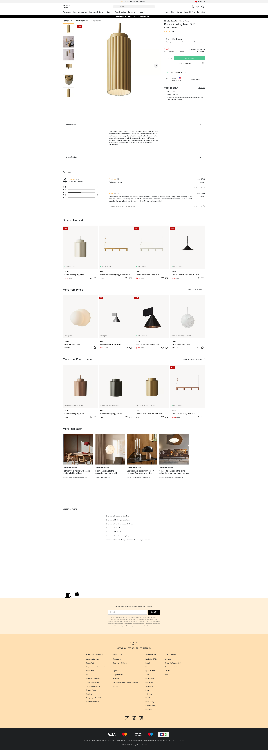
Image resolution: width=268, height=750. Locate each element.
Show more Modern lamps (115, 532)
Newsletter (90, 671)
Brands (179, 12)
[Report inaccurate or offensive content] (203, 187)
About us (168, 659)
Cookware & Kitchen (120, 663)
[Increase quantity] (171, 58)
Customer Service (92, 659)
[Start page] (67, 6)
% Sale (148, 674)
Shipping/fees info (197, 79)
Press (167, 674)
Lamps (71, 20)
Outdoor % (141, 12)
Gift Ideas (149, 694)
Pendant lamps (79, 20)
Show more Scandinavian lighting (117, 536)
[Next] (156, 66)
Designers (149, 667)
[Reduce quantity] (165, 58)
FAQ (87, 674)
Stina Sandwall (169, 21)
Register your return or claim (96, 667)
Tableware (67, 12)
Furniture (131, 12)
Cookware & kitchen (96, 12)
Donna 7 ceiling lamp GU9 (93, 20)
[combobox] (200, 1)
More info (201, 88)
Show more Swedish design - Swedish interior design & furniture (128, 540)
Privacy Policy (91, 690)
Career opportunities (172, 667)
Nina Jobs (178, 21)
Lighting (109, 12)
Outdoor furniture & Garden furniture (125, 682)
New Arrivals (150, 678)
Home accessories (80, 12)
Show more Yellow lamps (114, 528)
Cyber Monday (151, 706)
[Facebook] (127, 718)
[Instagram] (134, 718)
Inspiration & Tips (151, 659)
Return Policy (90, 663)
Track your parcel (92, 682)
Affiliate (167, 671)
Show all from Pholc (195, 290)
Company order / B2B (93, 698)
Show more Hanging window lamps (118, 516)
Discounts (149, 709)
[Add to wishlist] (91, 278)
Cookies (89, 694)
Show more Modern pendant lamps (118, 520)
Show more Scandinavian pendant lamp (119, 524)
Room (147, 690)
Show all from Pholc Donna (193, 359)
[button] (169, 31)
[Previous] (81, 66)
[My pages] (192, 6)
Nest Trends (150, 698)
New (166, 12)
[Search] (116, 6)
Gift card (116, 686)
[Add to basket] (95, 278)
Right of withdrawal (92, 702)
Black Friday (150, 702)
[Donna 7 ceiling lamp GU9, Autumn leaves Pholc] (119, 65)
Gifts (172, 12)
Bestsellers (149, 682)
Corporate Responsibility (173, 663)
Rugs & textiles (120, 12)
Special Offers (189, 12)
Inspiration (201, 12)
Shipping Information (93, 678)
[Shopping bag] (202, 6)
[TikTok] (140, 718)
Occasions (149, 686)
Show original (130, 206)
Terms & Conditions (93, 686)
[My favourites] (197, 6)
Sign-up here (198, 42)
